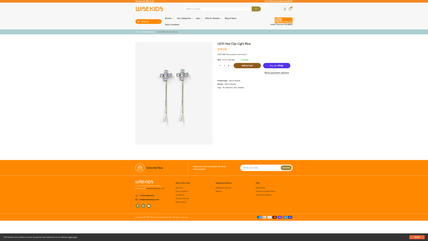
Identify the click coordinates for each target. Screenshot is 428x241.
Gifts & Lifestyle (212, 18)
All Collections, (228, 87)
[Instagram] (143, 206)
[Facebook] (137, 206)
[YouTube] (149, 206)
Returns (219, 191)
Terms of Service (182, 198)
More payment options (277, 72)
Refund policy (181, 202)
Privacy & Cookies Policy (265, 191)
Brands (168, 18)
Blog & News (230, 18)
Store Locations (172, 24)
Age (198, 18)
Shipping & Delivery (223, 188)
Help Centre (260, 188)
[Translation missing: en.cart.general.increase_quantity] (228, 65)
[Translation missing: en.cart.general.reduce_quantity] (220, 65)
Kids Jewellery (239, 87)
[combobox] (218, 8)
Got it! (417, 237)
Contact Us (180, 195)
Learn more (72, 237)
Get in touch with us (143, 1)
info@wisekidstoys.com (155, 188)
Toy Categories (184, 18)
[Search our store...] (256, 8)
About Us (179, 188)
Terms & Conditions (263, 195)
